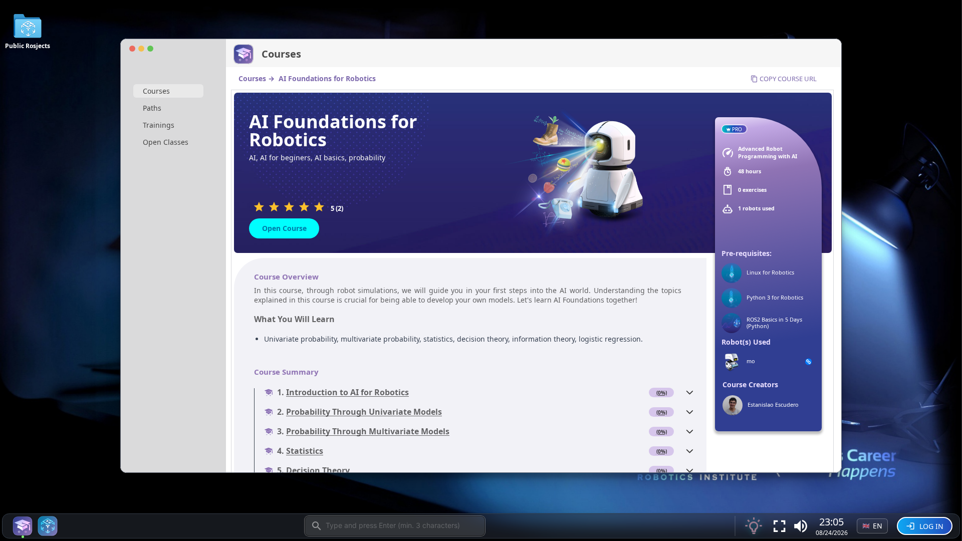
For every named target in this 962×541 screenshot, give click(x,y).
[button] (800, 525)
